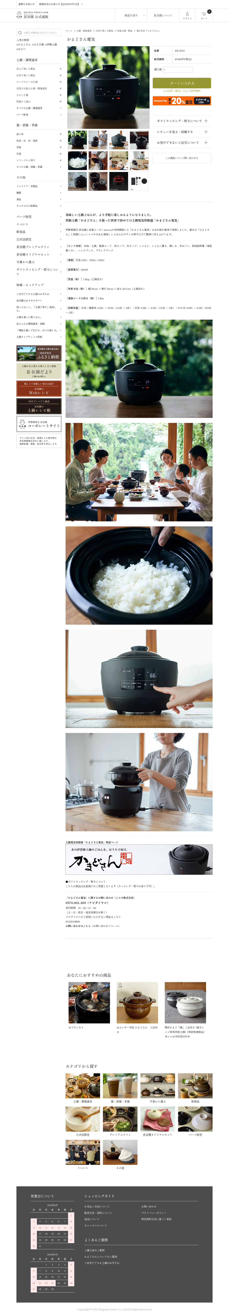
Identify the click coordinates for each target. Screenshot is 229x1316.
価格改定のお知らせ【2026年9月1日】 (59, 4)
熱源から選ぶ (23, 101)
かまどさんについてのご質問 (100, 1256)
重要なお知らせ (26, 4)
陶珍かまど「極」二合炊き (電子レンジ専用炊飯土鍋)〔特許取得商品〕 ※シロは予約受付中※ (186, 1032)
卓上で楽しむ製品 (25, 68)
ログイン (187, 18)
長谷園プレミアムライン (33, 247)
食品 (18, 199)
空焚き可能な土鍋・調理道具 (31, 88)
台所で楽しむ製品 (104, 30)
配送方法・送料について (98, 1213)
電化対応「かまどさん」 (148, 30)
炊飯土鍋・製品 (124, 30)
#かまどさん (23, 44)
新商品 (20, 231)
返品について (91, 1219)
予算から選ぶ (25, 262)
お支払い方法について (96, 1206)
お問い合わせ (148, 1206)
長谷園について (163, 15)
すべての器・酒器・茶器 (29, 166)
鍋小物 (19, 134)
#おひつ (21, 49)
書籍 (18, 192)
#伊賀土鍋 (51, 44)
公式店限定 (24, 239)
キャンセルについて (95, 1225)
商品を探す (131, 15)
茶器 (18, 153)
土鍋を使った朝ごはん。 (29, 317)
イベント (22, 224)
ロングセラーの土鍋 (27, 81)
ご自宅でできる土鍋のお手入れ (32, 294)
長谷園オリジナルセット (33, 254)
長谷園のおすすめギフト (29, 300)
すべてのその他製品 (27, 205)
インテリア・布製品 (27, 186)
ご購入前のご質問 (94, 1250)
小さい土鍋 (22, 95)
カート (204, 18)
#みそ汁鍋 (38, 44)
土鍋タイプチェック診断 (29, 336)
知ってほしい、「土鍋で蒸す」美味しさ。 (36, 308)
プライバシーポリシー (153, 1213)
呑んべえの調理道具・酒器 (30, 323)
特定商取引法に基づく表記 (156, 1219)
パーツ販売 (22, 114)
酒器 (18, 147)
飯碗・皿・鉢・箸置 (27, 140)
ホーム (69, 30)
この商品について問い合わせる (181, 158)
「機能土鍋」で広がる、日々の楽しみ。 (37, 330)
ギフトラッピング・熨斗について (37, 271)
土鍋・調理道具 (84, 30)
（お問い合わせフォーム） (93, 926)
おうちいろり (76, 1027)
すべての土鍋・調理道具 (29, 108)
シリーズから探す (25, 160)
